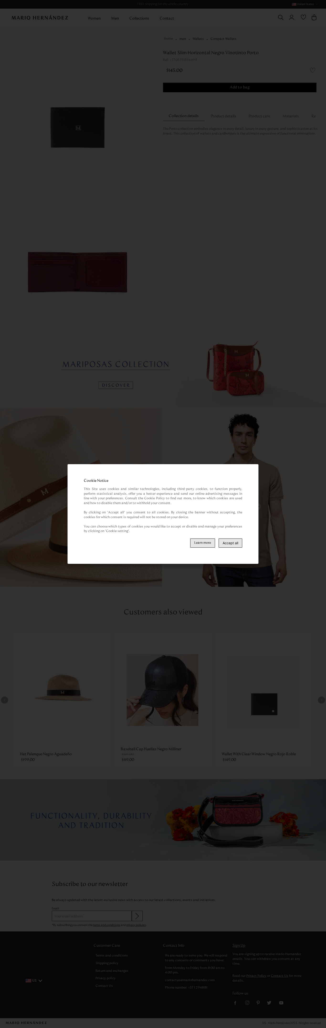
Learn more (202, 542)
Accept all (230, 543)
